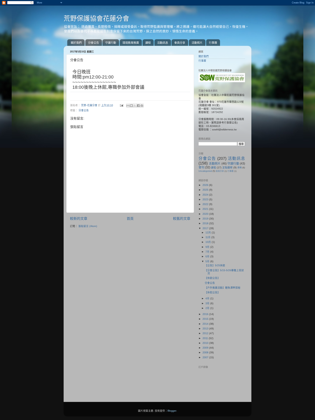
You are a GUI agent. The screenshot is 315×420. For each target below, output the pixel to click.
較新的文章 (78, 219)
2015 (206, 319)
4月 (207, 298)
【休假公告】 (212, 292)
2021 (206, 209)
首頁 (130, 219)
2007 (206, 357)
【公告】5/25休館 (215, 265)
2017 (206, 228)
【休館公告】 (212, 278)
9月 (207, 247)
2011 (206, 338)
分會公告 (93, 42)
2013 (206, 328)
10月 (208, 242)
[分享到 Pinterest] (142, 105)
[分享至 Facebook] (138, 105)
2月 (207, 308)
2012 (206, 333)
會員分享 (179, 42)
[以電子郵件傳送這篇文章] (128, 105)
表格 (239, 167)
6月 (207, 256)
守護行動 (110, 42)
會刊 (201, 167)
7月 (207, 251)
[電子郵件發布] (121, 105)
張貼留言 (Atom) (87, 226)
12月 (208, 232)
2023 (206, 199)
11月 (208, 237)
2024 (206, 194)
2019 (206, 218)
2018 (206, 223)
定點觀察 (227, 167)
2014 (206, 323)
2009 (206, 347)
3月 (207, 303)
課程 (148, 42)
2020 (206, 214)
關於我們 (76, 42)
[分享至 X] (135, 105)
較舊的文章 (181, 219)
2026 (206, 185)
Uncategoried (205, 171)
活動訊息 (162, 42)
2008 (206, 352)
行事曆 (213, 42)
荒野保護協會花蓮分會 (96, 18)
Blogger (172, 410)
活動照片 (197, 42)
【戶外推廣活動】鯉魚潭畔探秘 (222, 287)
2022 (206, 204)
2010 (206, 343)
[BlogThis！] (131, 105)
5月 (207, 261)
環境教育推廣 (130, 42)
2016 (206, 314)
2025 (206, 189)
